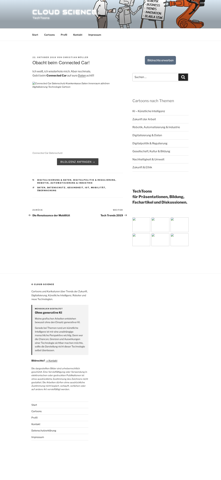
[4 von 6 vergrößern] (153, 238)
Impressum (94, 34)
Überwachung (47, 190)
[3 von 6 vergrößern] (192, 222)
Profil (64, 34)
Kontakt (77, 34)
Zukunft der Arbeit (144, 119)
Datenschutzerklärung (43, 430)
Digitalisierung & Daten (54, 180)
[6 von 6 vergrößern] (192, 238)
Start (35, 34)
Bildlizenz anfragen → (77, 161)
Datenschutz (56, 187)
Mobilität (98, 187)
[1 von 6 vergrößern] (153, 222)
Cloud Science (64, 12)
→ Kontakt (51, 360)
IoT (87, 187)
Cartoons (49, 34)
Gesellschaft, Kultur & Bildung (151, 151)
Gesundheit (75, 187)
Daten (82, 75)
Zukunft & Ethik (142, 167)
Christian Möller (75, 57)
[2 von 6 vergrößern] (173, 222)
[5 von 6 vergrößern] (173, 238)
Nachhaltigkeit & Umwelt (148, 159)
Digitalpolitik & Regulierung (94, 180)
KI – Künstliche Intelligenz (148, 111)
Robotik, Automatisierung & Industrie (65, 183)
